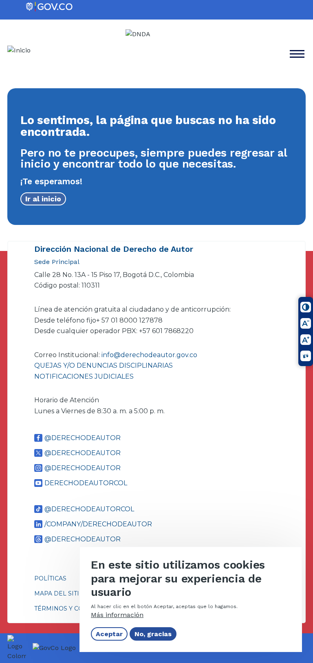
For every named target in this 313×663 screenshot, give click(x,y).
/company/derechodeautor (98, 524)
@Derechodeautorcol (89, 509)
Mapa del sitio (59, 593)
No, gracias (153, 634)
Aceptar (109, 634)
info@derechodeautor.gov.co (150, 355)
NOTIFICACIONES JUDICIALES (84, 376)
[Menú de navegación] (301, 19)
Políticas (50, 578)
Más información (117, 615)
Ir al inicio (43, 198)
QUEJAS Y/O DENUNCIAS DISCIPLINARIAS (103, 365)
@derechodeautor (82, 438)
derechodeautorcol (85, 483)
